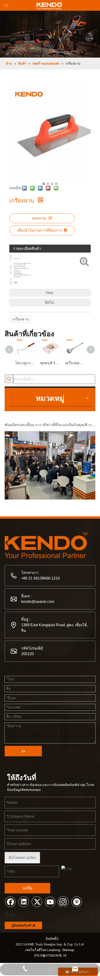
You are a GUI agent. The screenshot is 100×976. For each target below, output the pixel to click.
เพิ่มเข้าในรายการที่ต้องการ (39, 230)
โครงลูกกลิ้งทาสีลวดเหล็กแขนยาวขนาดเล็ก (25, 363)
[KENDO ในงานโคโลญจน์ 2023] (50, 496)
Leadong (53, 950)
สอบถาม (39, 218)
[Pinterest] (76, 901)
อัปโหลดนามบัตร (22, 858)
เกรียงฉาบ (20, 319)
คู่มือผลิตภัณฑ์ (21, 925)
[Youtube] (50, 901)
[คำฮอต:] (9, 379)
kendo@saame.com (37, 602)
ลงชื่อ (28, 888)
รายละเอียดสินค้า (27, 248)
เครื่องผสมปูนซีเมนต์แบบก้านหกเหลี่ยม (75, 363)
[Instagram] (63, 901)
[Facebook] (10, 901)
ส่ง (23, 751)
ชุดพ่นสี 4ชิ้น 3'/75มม (50, 363)
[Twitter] (36, 901)
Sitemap (68, 950)
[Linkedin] (23, 901)
